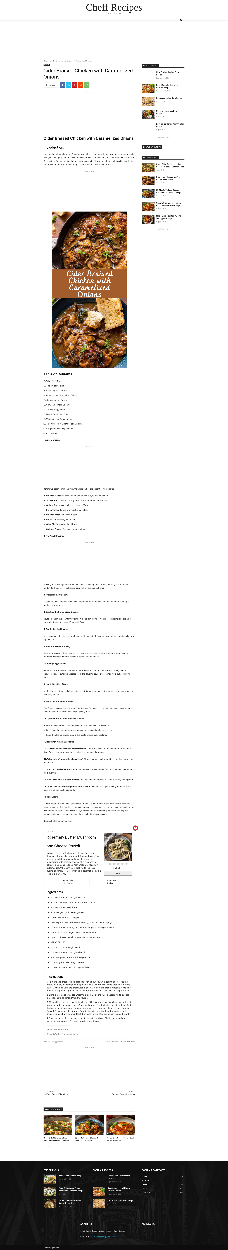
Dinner (46, 65)
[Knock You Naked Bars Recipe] (148, 101)
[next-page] (49, 1146)
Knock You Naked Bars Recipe (169, 98)
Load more (162, 137)
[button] (181, 20)
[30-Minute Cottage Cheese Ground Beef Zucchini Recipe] (89, 1125)
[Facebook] (62, 85)
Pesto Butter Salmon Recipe (70, 1176)
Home (46, 61)
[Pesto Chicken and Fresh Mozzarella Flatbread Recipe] (50, 1191)
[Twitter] (68, 85)
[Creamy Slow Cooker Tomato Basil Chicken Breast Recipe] (120, 1125)
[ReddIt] (80, 85)
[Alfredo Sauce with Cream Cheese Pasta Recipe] (50, 1203)
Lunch (52, 61)
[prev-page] (45, 1146)
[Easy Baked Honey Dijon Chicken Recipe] (148, 127)
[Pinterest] (74, 85)
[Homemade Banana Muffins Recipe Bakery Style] (148, 180)
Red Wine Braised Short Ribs (56, 1094)
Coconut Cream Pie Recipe (123, 1094)
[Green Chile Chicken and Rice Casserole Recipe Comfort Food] (58, 1125)
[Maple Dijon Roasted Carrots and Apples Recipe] (148, 219)
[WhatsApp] (86, 85)
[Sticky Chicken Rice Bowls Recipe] (148, 114)
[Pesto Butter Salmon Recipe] (50, 1179)
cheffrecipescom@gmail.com (103, 1236)
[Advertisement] (114, 41)
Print (118, 873)
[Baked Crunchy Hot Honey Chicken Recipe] (148, 88)
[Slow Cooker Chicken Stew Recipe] (148, 75)
